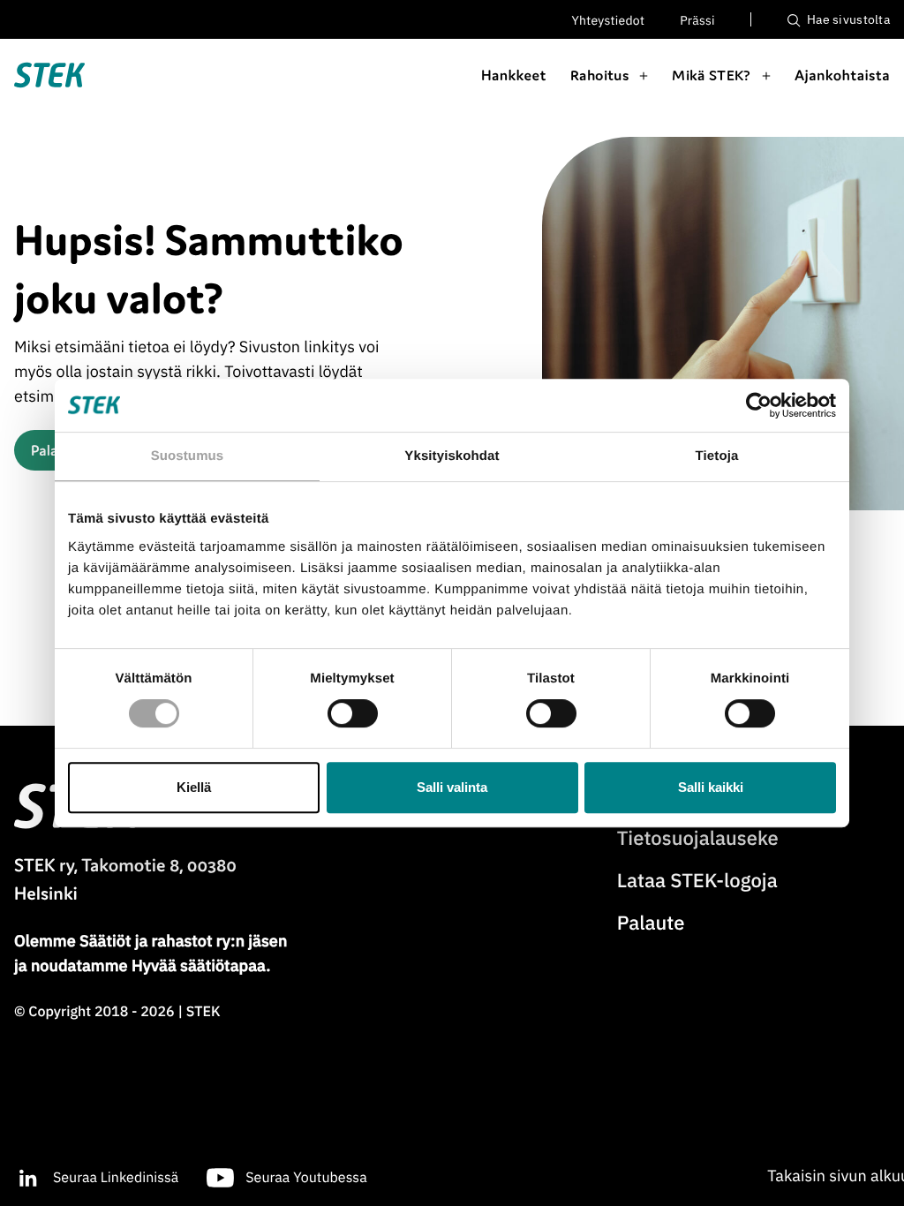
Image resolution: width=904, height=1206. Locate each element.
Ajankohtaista (842, 75)
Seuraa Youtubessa (305, 1178)
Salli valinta (452, 787)
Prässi (697, 20)
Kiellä (194, 787)
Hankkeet (513, 75)
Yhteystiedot (608, 20)
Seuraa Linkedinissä (115, 1178)
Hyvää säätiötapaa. (201, 965)
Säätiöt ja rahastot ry (154, 941)
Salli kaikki (710, 787)
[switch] (353, 713)
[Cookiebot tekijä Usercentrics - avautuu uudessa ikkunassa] (759, 405)
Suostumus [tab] (187, 456)
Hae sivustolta (847, 19)
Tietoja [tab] (717, 456)
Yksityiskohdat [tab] (451, 456)
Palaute (651, 923)
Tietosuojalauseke (698, 838)
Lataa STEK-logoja (697, 880)
